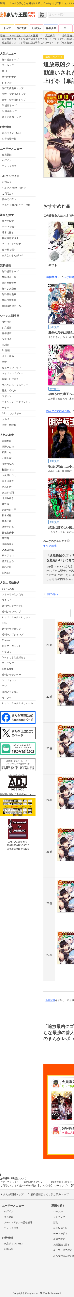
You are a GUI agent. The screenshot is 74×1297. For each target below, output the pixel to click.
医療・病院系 (9, 425)
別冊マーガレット (11, 646)
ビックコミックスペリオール (17, 703)
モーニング (8, 663)
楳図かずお (8, 469)
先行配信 (21, 28)
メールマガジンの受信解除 (18, 1222)
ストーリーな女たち (12, 594)
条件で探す (8, 221)
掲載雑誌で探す (10, 238)
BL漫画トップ (9, 111)
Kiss (4, 623)
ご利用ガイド (9, 193)
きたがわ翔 (8, 492)
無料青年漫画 (9, 294)
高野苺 (5, 538)
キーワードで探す (11, 244)
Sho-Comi (7, 669)
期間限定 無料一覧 (12, 305)
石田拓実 (6, 458)
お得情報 (8, 1249)
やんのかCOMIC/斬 (58, 411)
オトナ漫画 (8, 356)
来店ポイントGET (11, 133)
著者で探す (8, 232)
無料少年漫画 (9, 300)
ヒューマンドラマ (11, 367)
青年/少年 (51, 28)
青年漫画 (6, 333)
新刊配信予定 (9, 76)
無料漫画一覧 (9, 277)
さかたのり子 (9, 509)
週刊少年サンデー (11, 674)
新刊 (4, 71)
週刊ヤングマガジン (12, 606)
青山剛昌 (6, 441)
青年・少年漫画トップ (14, 99)
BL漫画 (6, 350)
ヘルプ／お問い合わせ (14, 187)
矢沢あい (6, 572)
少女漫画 (6, 327)
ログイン (6, 160)
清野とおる (8, 527)
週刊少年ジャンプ (11, 611)
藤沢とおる (8, 561)
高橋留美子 (8, 544)
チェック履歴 (9, 166)
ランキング (8, 65)
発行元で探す (9, 249)
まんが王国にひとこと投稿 (16, 205)
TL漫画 (5, 344)
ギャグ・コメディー (12, 373)
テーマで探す (9, 226)
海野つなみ (8, 463)
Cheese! (6, 640)
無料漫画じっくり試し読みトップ (49, 1194)
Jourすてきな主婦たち (14, 657)
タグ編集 (51, 545)
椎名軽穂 (6, 515)
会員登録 (6, 154)
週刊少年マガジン (11, 628)
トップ (7, 28)
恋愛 (4, 362)
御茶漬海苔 (8, 481)
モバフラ (6, 697)
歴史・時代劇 (9, 390)
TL (65, 28)
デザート (6, 686)
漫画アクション (10, 691)
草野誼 (5, 504)
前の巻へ (52, 594)
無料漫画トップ (10, 59)
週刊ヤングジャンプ (12, 634)
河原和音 (6, 486)
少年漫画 (6, 339)
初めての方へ (9, 199)
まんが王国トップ (13, 1194)
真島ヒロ (6, 567)
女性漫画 (6, 321)
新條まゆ (6, 521)
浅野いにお (8, 446)
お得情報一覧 (9, 138)
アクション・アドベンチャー (17, 402)
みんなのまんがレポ (12, 255)
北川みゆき (8, 498)
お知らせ (6, 182)
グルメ (5, 419)
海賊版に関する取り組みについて (18, 794)
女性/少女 (36, 28)
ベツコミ (6, 651)
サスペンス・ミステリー (15, 384)
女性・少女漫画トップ (14, 94)
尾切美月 (51, 277)
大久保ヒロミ (9, 475)
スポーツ (6, 396)
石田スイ (6, 452)
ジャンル (6, 82)
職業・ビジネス (10, 379)
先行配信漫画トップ (12, 88)
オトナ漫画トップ (11, 117)
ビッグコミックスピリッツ (16, 617)
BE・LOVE (8, 588)
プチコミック (9, 600)
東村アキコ (8, 555)
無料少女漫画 (9, 288)
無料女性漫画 (9, 283)
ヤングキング (9, 680)
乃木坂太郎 (8, 549)
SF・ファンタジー (12, 413)
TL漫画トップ (9, 105)
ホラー (5, 407)
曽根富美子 (8, 532)
